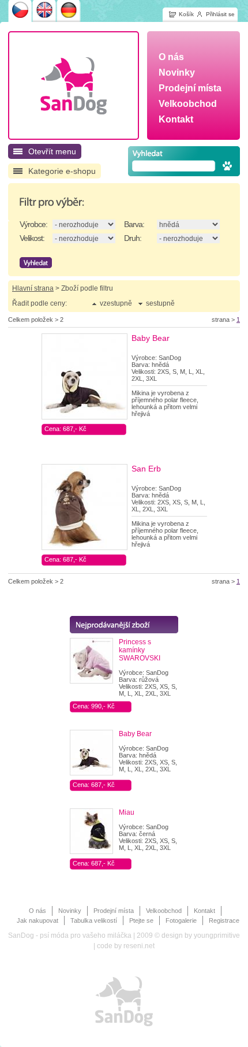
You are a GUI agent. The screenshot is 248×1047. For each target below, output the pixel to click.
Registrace (224, 920)
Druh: (132, 238)
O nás (37, 910)
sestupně (160, 303)
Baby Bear (150, 338)
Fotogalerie (181, 920)
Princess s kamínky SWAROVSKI (139, 650)
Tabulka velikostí (93, 920)
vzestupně (116, 303)
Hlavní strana (33, 288)
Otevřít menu (52, 151)
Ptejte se (141, 920)
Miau (126, 812)
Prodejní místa (113, 910)
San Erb (146, 468)
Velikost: (32, 238)
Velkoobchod (164, 910)
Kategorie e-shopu (62, 171)
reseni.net (139, 946)
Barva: (134, 224)
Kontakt (204, 910)
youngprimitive (217, 935)
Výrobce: (33, 224)
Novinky (69, 910)
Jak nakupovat (37, 920)
